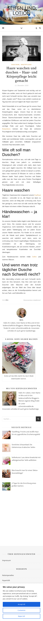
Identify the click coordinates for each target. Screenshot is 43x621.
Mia (7, 300)
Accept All (21, 604)
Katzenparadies (8, 575)
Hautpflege (26, 65)
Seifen (34, 257)
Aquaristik (6, 580)
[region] (21, 602)
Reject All (21, 616)
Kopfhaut (37, 195)
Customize (21, 610)
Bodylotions (6, 129)
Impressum (6, 560)
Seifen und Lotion (21, 10)
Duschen (15, 65)
